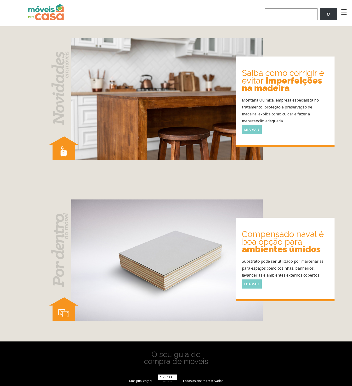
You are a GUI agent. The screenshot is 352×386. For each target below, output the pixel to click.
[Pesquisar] (328, 14)
